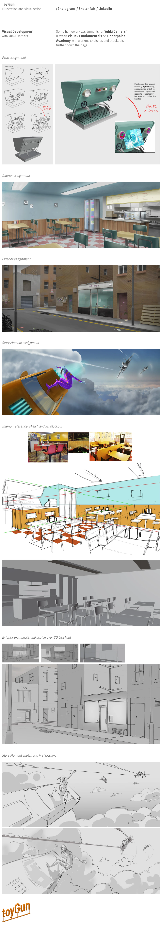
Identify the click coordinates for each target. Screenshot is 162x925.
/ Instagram (65, 8)
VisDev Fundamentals (85, 36)
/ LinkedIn (104, 8)
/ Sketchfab (85, 8)
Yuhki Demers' (115, 31)
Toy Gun (8, 4)
